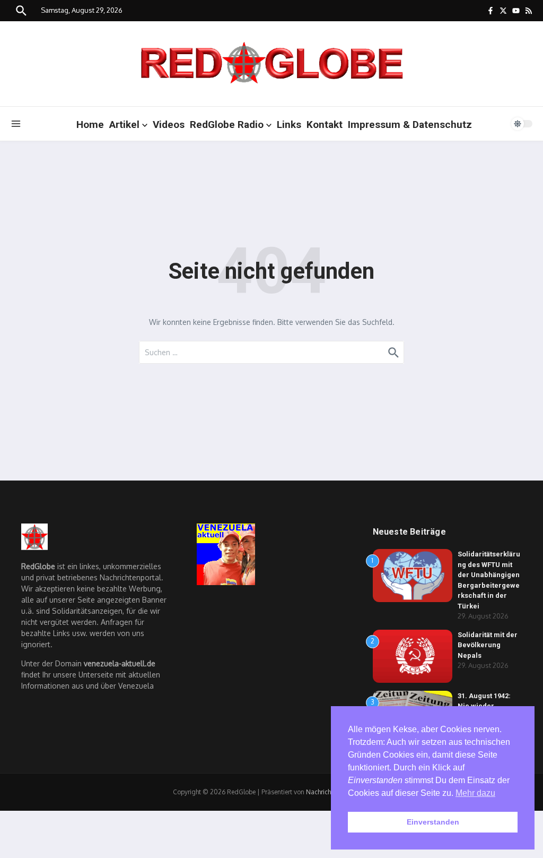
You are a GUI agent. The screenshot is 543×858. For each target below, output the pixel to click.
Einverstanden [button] (433, 822)
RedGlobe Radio (227, 124)
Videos (169, 124)
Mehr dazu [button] (475, 792)
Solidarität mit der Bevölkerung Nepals (488, 645)
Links (289, 124)
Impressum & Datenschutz (410, 124)
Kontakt (324, 124)
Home (90, 124)
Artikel (124, 124)
